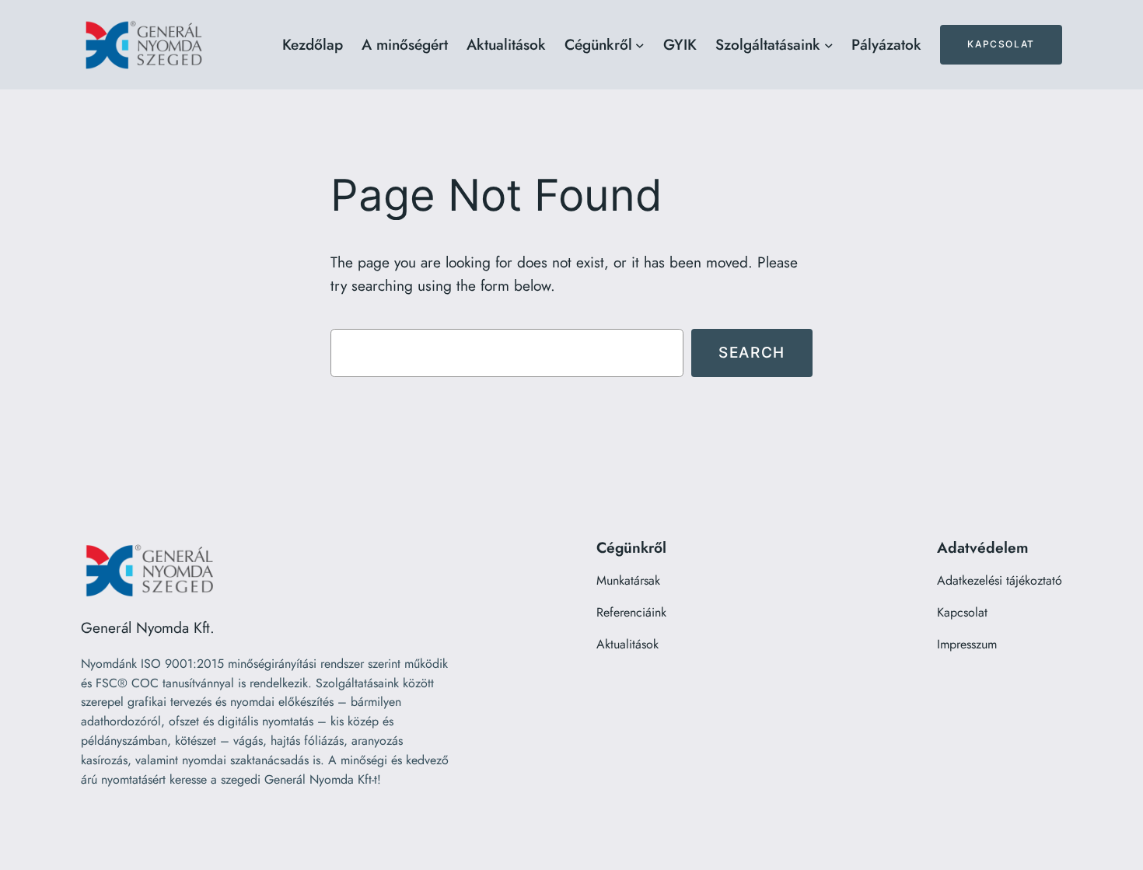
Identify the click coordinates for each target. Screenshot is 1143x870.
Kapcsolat (1000, 44)
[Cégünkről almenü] (640, 45)
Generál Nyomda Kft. (148, 627)
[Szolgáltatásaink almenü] (829, 45)
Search (751, 352)
